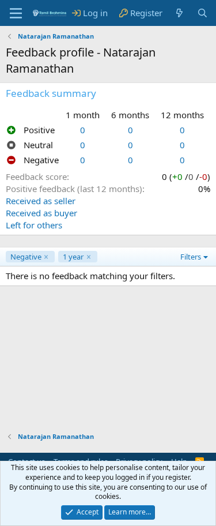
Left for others (34, 225)
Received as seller (40, 200)
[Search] (202, 13)
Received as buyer (41, 213)
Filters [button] (190, 256)
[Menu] (15, 13)
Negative (25, 256)
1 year (73, 256)
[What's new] (179, 13)
